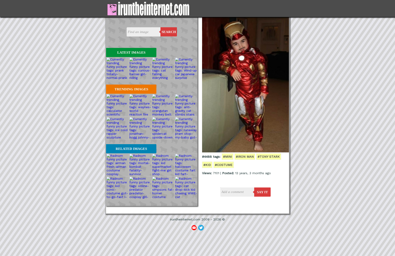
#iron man (245, 156)
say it (262, 192)
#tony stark (269, 156)
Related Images (131, 149)
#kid (207, 165)
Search (169, 32)
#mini (227, 156)
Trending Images (131, 89)
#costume (223, 165)
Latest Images (131, 52)
